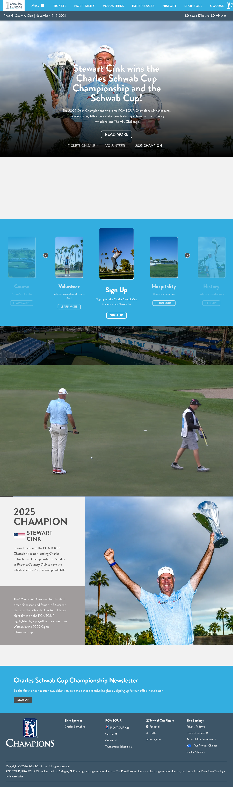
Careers (109, 734)
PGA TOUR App (119, 727)
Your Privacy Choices (205, 745)
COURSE (217, 5)
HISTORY (169, 5)
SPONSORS (193, 5)
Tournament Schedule (117, 746)
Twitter (153, 733)
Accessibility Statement (200, 739)
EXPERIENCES (143, 5)
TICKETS (59, 5)
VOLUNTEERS (113, 5)
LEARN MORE (21, 303)
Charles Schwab (74, 726)
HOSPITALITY (84, 5)
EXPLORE (211, 303)
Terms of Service (195, 733)
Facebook (154, 726)
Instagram (155, 739)
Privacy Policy (194, 726)
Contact (110, 740)
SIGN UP (116, 315)
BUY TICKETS (104, 134)
